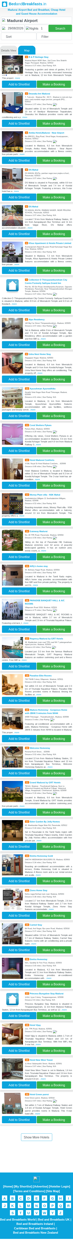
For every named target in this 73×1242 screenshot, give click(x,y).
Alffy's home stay (39, 566)
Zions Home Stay (38, 890)
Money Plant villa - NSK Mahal (45, 495)
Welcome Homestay (40, 748)
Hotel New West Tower (41, 1060)
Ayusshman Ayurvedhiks (42, 388)
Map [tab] (27, 50)
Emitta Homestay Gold (41, 856)
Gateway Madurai (38, 531)
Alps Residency (37, 319)
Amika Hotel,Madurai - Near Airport (46, 133)
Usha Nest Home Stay (40, 354)
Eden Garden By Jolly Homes (45, 821)
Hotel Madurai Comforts (42, 460)
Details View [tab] (8, 50)
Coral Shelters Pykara (40, 425)
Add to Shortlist (19, 84)
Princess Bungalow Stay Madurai (46, 993)
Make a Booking (54, 84)
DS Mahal (33, 170)
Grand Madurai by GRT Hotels (45, 782)
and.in (27, 4)
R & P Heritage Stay (38, 57)
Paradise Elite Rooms (41, 675)
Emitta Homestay (38, 959)
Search (60, 28)
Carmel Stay (36, 925)
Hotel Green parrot (39, 1094)
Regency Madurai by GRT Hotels (46, 638)
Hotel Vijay (35, 1025)
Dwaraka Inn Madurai (39, 93)
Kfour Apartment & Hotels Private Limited (50, 243)
